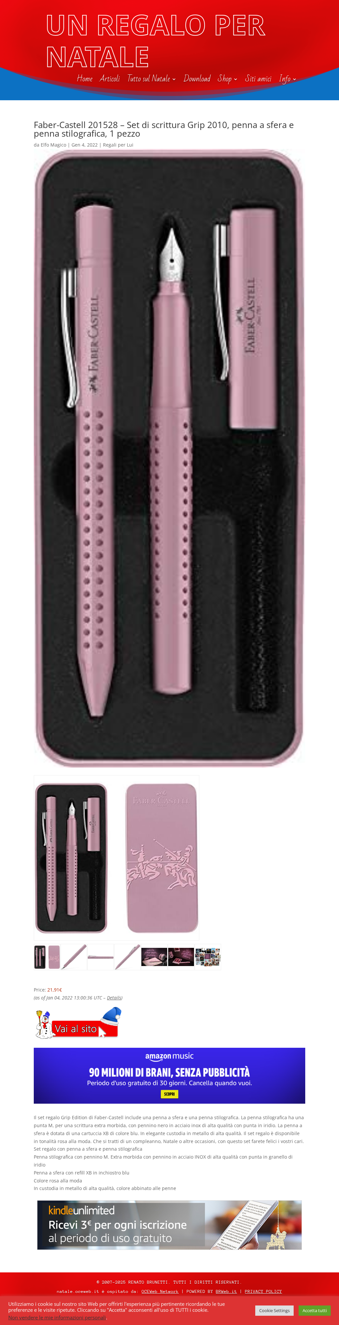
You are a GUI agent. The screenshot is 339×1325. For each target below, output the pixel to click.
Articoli (110, 80)
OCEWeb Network (160, 1291)
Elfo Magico (53, 145)
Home (84, 80)
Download (197, 80)
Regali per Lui (118, 145)
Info (284, 80)
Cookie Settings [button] (274, 1310)
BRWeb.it (226, 1291)
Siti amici (258, 80)
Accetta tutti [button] (315, 1310)
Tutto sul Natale (148, 80)
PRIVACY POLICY (263, 1291)
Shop (224, 80)
